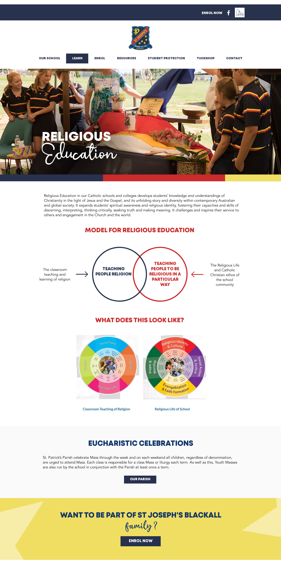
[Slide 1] (140, 163)
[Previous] (24, 121)
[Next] (257, 121)
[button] (126, 58)
